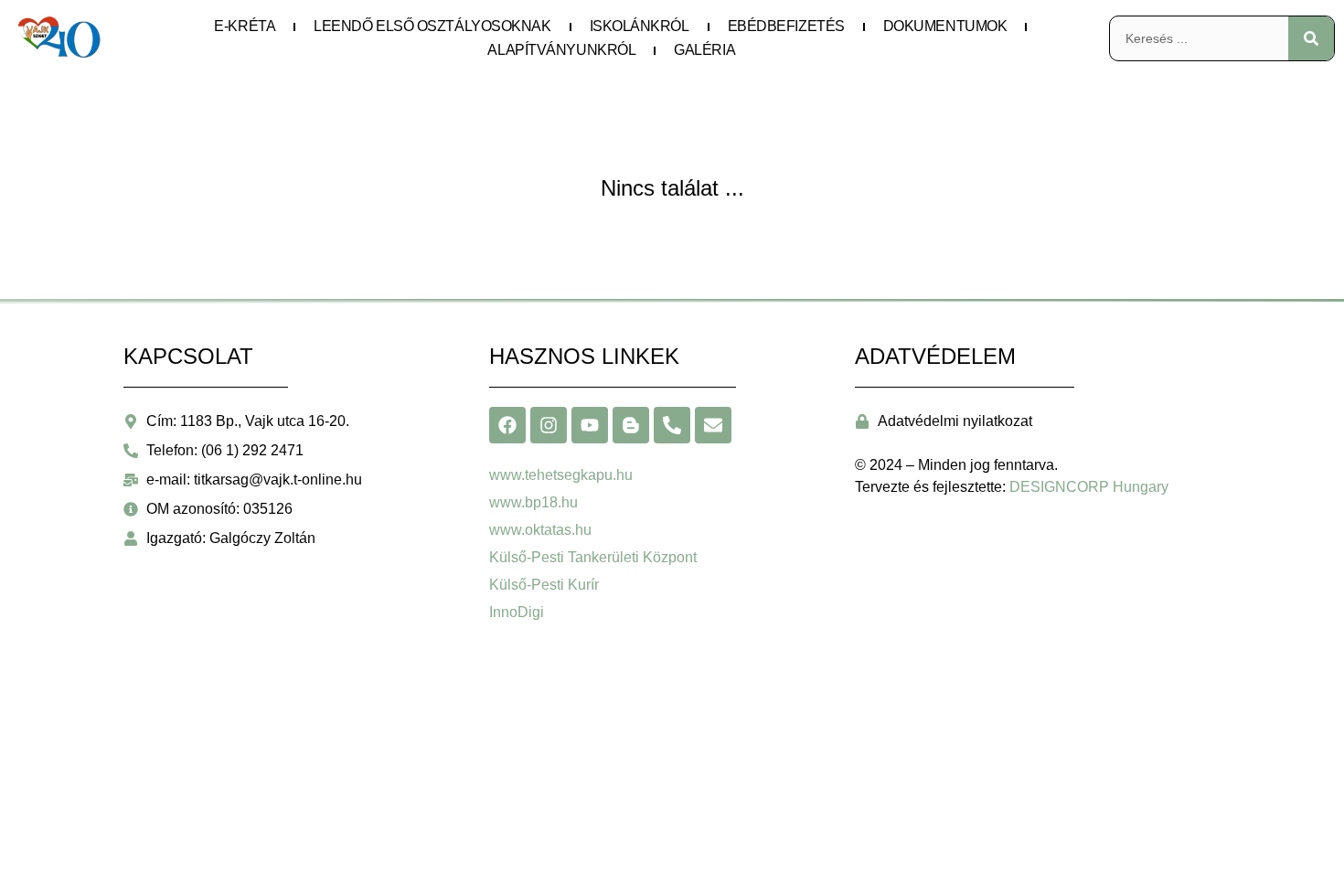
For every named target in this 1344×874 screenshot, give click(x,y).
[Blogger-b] (631, 425)
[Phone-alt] (672, 425)
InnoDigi (516, 612)
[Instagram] (548, 425)
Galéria (704, 50)
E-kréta (244, 26)
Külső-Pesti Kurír (544, 584)
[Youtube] (589, 425)
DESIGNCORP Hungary (1088, 487)
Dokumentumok (945, 26)
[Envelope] (713, 425)
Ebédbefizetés (786, 26)
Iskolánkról (639, 26)
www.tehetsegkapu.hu (561, 475)
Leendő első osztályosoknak (432, 26)
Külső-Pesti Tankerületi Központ (593, 557)
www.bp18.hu (533, 502)
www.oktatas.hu (540, 530)
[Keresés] (1311, 38)
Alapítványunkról (561, 50)
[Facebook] (507, 425)
